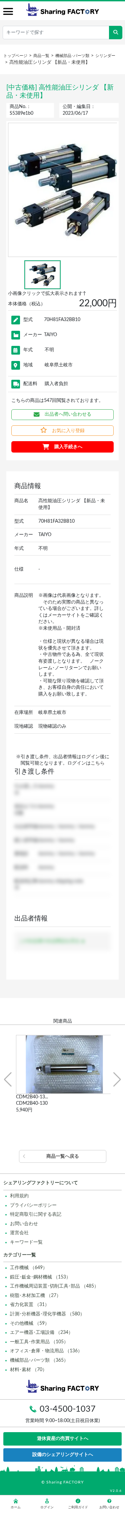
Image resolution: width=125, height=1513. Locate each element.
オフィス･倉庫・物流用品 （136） (46, 1351)
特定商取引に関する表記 (35, 1214)
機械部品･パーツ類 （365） (39, 1360)
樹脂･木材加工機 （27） (35, 1295)
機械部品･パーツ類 (72, 56)
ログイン (47, 1507)
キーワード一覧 (26, 1242)
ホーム (16, 1507)
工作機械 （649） (28, 1267)
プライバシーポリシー (33, 1205)
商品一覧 (41, 56)
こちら (98, 763)
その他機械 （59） (29, 1323)
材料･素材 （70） (28, 1369)
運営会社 (19, 1233)
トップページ (15, 56)
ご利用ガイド (78, 1507)
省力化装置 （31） (29, 1304)
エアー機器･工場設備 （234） (41, 1332)
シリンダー (105, 56)
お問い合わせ (24, 1223)
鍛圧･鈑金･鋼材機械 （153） (40, 1277)
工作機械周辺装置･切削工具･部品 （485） (54, 1286)
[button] (7, 1079)
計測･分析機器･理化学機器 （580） (47, 1314)
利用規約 (19, 1196)
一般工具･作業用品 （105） (39, 1342)
